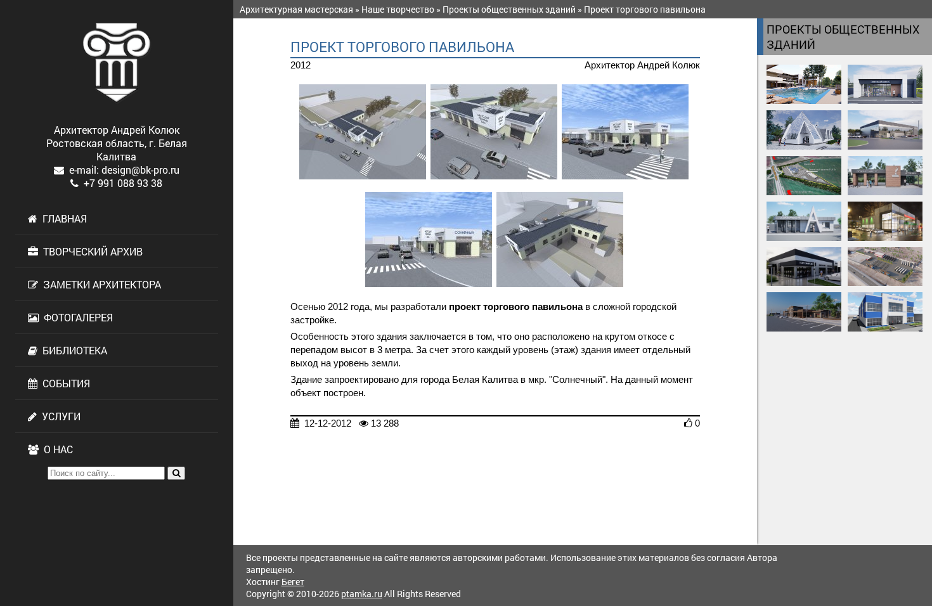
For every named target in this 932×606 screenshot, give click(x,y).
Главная (62, 218)
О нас (56, 449)
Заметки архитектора (99, 284)
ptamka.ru (361, 594)
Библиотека (72, 350)
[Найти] (176, 473)
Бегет (293, 582)
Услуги (59, 416)
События (63, 383)
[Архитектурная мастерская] (116, 62)
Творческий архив (90, 251)
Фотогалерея (76, 317)
